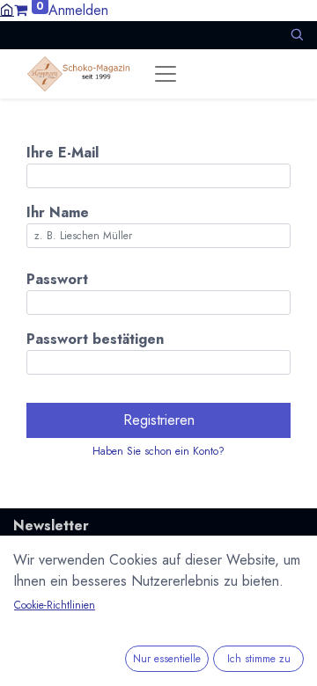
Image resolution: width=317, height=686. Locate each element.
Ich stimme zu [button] (259, 659)
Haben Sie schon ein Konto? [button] (158, 451)
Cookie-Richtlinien (54, 605)
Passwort (57, 279)
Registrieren (159, 420)
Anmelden (78, 10)
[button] (297, 35)
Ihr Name (57, 212)
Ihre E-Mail (62, 152)
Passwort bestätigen (95, 339)
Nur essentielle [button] (167, 659)
